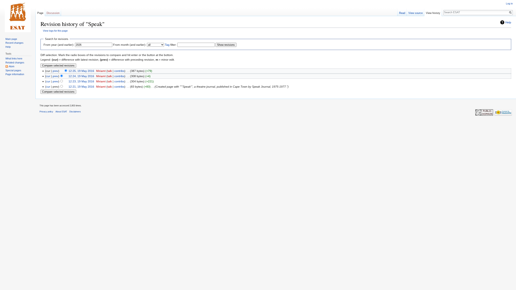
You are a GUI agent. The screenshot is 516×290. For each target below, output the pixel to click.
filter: (171, 44)
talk (109, 70)
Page (40, 12)
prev (55, 70)
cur (48, 76)
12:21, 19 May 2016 (81, 86)
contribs (119, 70)
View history (433, 12)
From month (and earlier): (129, 44)
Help (508, 22)
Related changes (14, 62)
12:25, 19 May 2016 (81, 70)
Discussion (53, 12)
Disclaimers (75, 111)
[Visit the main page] (18, 16)
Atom (11, 66)
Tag (167, 44)
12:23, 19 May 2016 (81, 81)
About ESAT (61, 111)
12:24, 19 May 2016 (81, 76)
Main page (11, 39)
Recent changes (14, 42)
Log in (509, 3)
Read (402, 12)
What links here (13, 58)
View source (415, 12)
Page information (14, 74)
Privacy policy (46, 111)
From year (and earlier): (59, 44)
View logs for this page (55, 30)
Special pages (13, 70)
